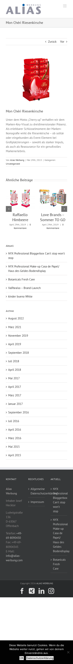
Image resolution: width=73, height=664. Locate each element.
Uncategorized (13, 163)
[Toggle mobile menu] (65, 6)
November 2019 (18, 335)
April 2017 (14, 387)
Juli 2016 (13, 421)
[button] (9, 209)
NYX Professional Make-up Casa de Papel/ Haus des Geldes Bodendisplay (59, 535)
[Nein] (68, 652)
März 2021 (14, 327)
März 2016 (14, 438)
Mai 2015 (14, 446)
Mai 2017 (14, 378)
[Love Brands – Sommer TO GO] (53, 190)
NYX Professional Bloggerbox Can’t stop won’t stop (59, 500)
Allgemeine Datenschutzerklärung (37, 491)
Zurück (52, 41)
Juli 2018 (13, 361)
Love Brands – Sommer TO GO (52, 217)
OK (22, 658)
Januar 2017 (15, 404)
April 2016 (14, 429)
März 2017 (14, 395)
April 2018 (14, 370)
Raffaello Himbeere (20, 217)
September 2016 (18, 412)
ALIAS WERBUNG (44, 583)
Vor (62, 41)
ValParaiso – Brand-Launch (24, 288)
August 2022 (16, 318)
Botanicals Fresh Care (21, 279)
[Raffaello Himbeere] (20, 190)
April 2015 (14, 455)
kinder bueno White (20, 296)
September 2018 (18, 352)
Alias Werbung (17, 160)
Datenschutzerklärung (39, 658)
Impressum (37, 502)
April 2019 (14, 344)
